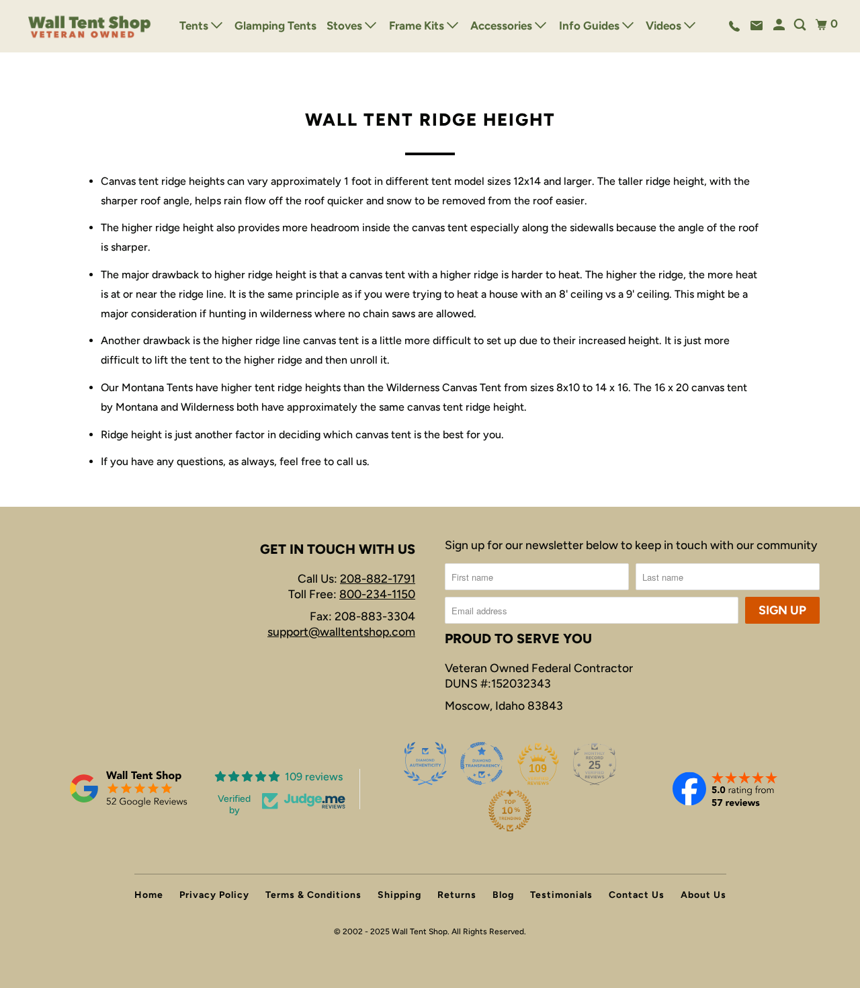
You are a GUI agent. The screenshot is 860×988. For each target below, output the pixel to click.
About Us (703, 895)
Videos (665, 25)
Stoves (346, 25)
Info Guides (590, 25)
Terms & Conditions (313, 895)
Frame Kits (418, 25)
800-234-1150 (377, 594)
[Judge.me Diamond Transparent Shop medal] (481, 763)
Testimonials (561, 895)
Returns (456, 895)
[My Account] (780, 25)
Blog (503, 895)
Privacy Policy (214, 895)
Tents (195, 25)
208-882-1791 (377, 578)
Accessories (502, 25)
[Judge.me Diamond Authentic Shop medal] (425, 763)
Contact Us (636, 895)
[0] (821, 24)
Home (148, 895)
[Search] (800, 25)
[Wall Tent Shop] (89, 26)
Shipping (399, 895)
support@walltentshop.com (341, 631)
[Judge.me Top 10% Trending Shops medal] (509, 810)
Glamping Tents (275, 25)
